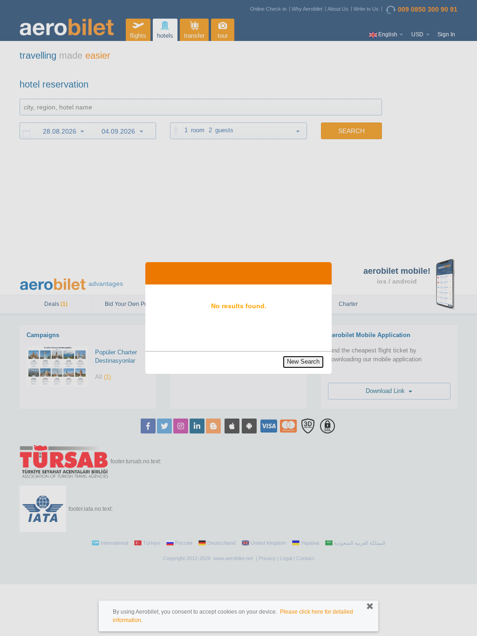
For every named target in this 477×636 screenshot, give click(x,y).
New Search (303, 361)
